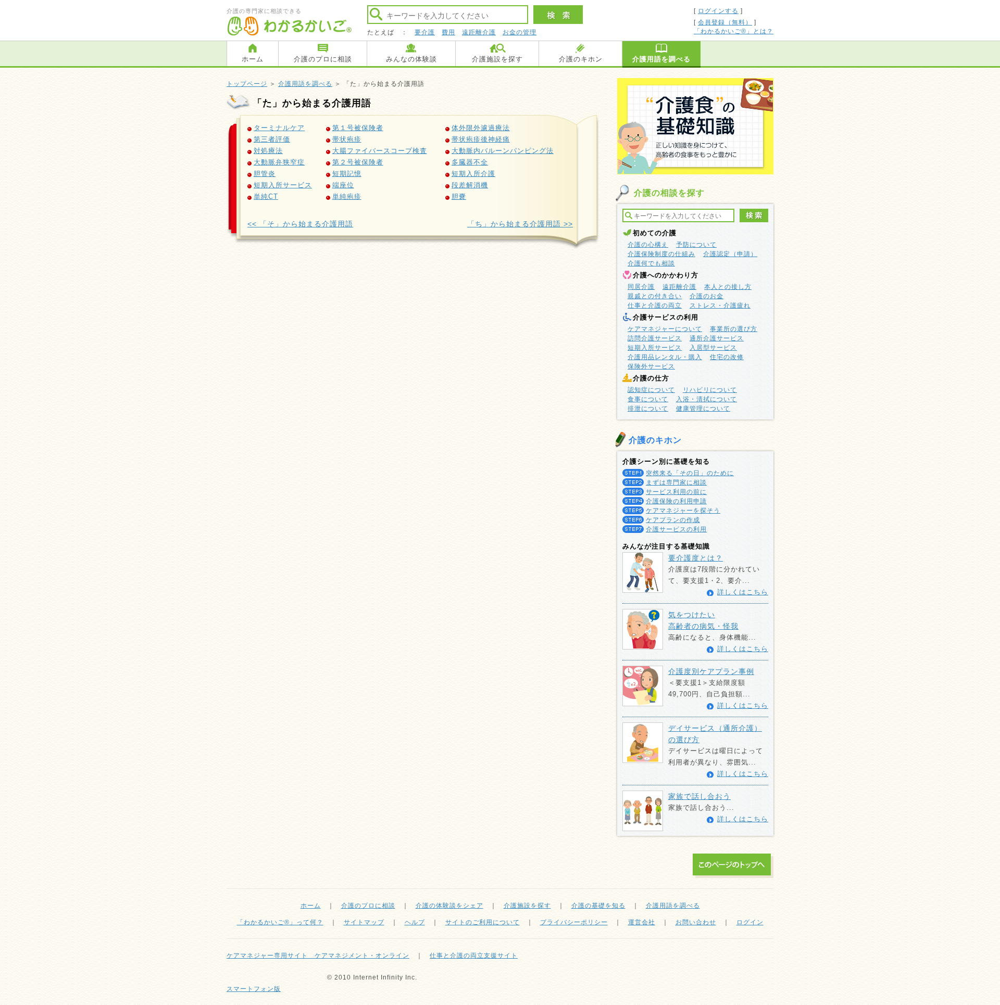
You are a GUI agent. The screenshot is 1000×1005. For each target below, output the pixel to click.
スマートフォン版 (254, 989)
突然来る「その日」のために (690, 473)
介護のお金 (706, 296)
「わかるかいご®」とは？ (733, 31)
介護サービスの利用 (676, 529)
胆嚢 (459, 196)
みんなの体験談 (411, 59)
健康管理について (703, 408)
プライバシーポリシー (574, 922)
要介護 (425, 32)
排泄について (648, 408)
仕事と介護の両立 (655, 305)
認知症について (651, 389)
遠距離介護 (479, 32)
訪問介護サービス (655, 338)
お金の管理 (519, 32)
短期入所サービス (283, 185)
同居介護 (641, 286)
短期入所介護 (473, 173)
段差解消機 (470, 185)
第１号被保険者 (357, 128)
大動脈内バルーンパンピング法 (503, 151)
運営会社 (641, 922)
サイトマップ (364, 922)
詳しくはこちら (742, 592)
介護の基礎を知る (598, 905)
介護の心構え (648, 244)
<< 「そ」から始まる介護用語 (300, 224)
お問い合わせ (696, 922)
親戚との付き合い (655, 296)
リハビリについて (710, 389)
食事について (648, 399)
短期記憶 (346, 173)
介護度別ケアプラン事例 (711, 671)
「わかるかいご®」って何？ (280, 922)
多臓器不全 (470, 162)
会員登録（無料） (725, 22)
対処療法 (268, 151)
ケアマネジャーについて (665, 329)
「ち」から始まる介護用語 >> (520, 224)
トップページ (247, 83)
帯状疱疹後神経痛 (481, 139)
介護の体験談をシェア (449, 905)
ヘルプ (415, 922)
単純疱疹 (346, 196)
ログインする (718, 11)
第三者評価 (272, 139)
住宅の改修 (727, 357)
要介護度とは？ (695, 558)
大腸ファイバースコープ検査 (379, 151)
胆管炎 (265, 173)
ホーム (253, 59)
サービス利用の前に (676, 491)
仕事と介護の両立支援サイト (474, 955)
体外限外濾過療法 (481, 128)
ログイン (750, 922)
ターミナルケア (279, 128)
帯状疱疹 (346, 139)
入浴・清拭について (706, 399)
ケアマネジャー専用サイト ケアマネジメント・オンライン (318, 955)
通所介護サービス (717, 338)
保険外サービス (651, 366)
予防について (696, 244)
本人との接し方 (728, 286)
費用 (448, 32)
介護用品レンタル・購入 (665, 357)
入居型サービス (713, 347)
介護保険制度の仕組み (661, 254)
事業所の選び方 (733, 329)
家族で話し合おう (699, 796)
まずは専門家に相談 (676, 482)
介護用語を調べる (661, 59)
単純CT (266, 196)
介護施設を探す (497, 59)
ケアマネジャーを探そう (683, 510)
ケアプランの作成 (673, 520)
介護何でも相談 (651, 263)
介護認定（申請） (730, 254)
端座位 (343, 185)
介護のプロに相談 (323, 59)
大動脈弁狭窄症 (279, 162)
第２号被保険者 (357, 162)
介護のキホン (581, 59)
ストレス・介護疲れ (720, 305)
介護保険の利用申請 (676, 501)
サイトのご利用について (482, 922)
